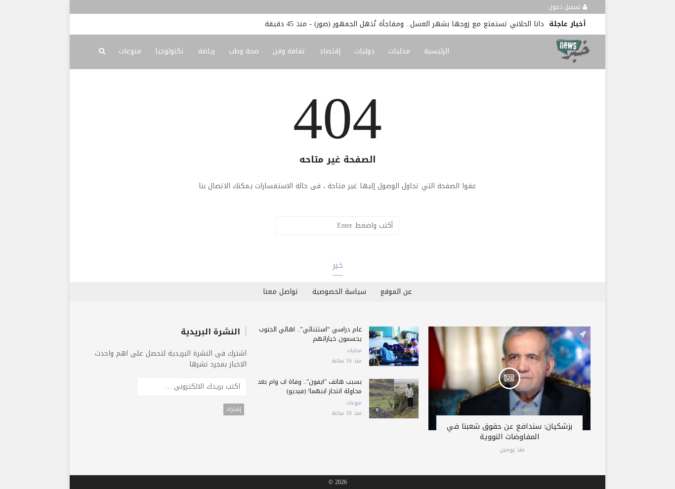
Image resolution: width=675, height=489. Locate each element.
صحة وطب (244, 51)
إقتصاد (329, 51)
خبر (338, 265)
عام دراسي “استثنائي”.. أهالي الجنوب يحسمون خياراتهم (310, 334)
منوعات (130, 51)
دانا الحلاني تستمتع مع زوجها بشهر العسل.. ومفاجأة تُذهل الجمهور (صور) (429, 24)
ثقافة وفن (289, 51)
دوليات (364, 51)
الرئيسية (436, 51)
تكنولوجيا (169, 51)
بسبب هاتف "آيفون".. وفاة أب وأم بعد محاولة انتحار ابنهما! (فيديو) (309, 386)
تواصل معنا (280, 291)
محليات (399, 51)
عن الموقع (396, 291)
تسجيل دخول (565, 6)
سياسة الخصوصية (339, 291)
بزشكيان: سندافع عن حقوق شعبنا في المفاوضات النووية (509, 431)
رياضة (206, 51)
